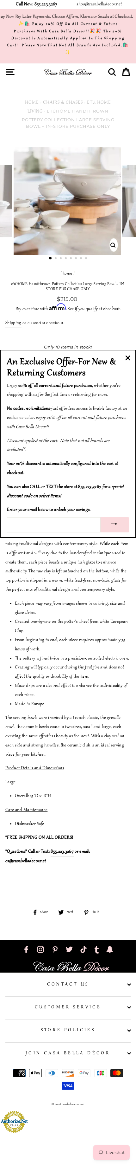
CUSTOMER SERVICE (68, 1007)
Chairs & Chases (63, 103)
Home (32, 103)
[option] (68, 201)
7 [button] (81, 258)
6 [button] (76, 258)
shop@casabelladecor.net (99, 4)
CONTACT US (68, 984)
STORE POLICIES (68, 1030)
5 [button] (71, 258)
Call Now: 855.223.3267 (36, 4)
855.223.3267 (62, 852)
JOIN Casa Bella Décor (68, 1053)
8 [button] (86, 258)
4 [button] (66, 258)
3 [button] (61, 258)
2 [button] (56, 258)
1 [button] (50, 258)
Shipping (13, 323)
